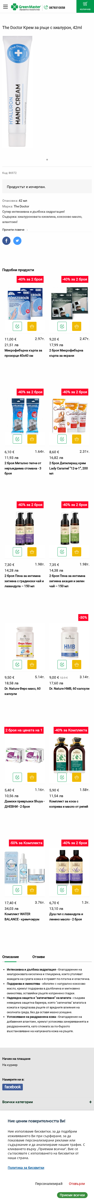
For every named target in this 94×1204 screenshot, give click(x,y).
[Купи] (32, 326)
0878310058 (57, 7)
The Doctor (21, 206)
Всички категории (17, 1102)
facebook (13, 1086)
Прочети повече (13, 229)
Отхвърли (77, 1183)
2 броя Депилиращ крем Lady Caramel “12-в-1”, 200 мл (68, 468)
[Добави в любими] (17, 326)
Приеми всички (72, 1195)
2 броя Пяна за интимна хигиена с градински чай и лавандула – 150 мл (24, 581)
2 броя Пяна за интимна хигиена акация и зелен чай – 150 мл (67, 581)
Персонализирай (49, 1183)
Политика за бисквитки (26, 1167)
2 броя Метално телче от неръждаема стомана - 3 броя (23, 468)
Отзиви (38, 957)
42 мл (23, 200)
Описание (10, 957)
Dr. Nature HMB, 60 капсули (69, 688)
